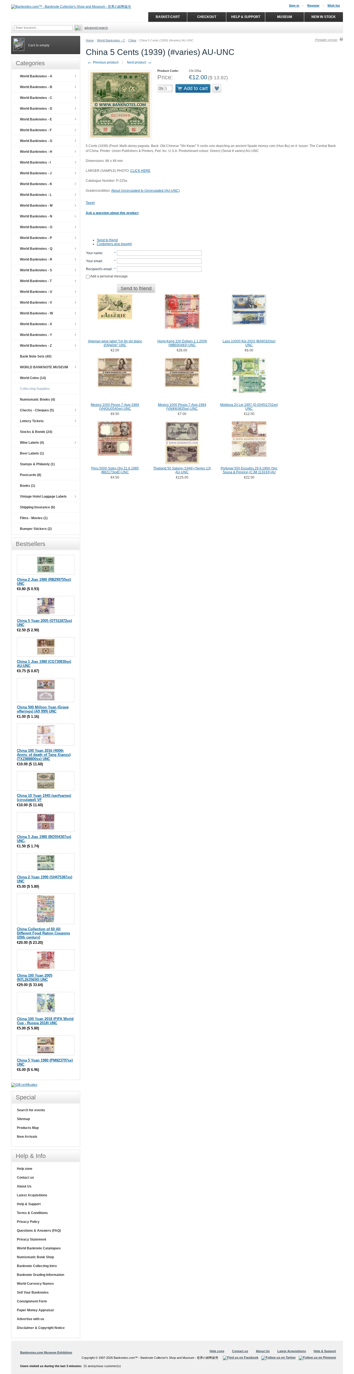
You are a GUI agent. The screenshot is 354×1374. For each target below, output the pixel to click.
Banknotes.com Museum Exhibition (46, 1352)
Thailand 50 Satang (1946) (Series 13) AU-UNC (182, 470)
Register (313, 5)
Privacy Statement (31, 1239)
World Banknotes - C (111, 40)
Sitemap (23, 1119)
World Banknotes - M (36, 205)
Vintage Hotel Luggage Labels (43, 496)
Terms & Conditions (32, 1213)
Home (90, 40)
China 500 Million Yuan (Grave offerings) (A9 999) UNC (43, 709)
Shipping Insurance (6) (37, 507)
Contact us (25, 1177)
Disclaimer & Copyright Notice (41, 1328)
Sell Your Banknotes (33, 1292)
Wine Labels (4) (32, 443)
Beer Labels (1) (32, 453)
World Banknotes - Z (36, 346)
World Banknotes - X (36, 324)
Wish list (333, 5)
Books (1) (27, 486)
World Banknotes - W (36, 313)
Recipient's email (99, 269)
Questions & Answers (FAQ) (39, 1231)
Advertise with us (30, 1319)
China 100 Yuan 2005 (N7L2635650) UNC (34, 977)
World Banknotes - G (36, 141)
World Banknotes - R (36, 259)
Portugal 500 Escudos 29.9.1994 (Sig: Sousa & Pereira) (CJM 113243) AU (249, 470)
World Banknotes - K (36, 184)
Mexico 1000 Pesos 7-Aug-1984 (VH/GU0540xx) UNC (115, 407)
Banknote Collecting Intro (37, 1266)
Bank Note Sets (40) (35, 356)
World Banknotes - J (36, 173)
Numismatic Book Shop (35, 1257)
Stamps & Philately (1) (37, 464)
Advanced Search (96, 27)
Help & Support (29, 1204)
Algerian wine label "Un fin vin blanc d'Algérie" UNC (115, 343)
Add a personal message (109, 276)
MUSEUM (284, 17)
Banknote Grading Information (40, 1275)
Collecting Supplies (35, 389)
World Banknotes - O (36, 227)
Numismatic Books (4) (37, 399)
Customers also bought (114, 244)
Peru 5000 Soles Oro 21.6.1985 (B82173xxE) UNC (115, 470)
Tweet (90, 203)
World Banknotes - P (36, 238)
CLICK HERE (140, 171)
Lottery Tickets (32, 421)
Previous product (102, 62)
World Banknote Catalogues (39, 1248)
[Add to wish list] (217, 88)
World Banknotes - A (36, 76)
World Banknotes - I (35, 162)
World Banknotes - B (36, 87)
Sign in (294, 5)
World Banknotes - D (36, 109)
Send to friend (107, 240)
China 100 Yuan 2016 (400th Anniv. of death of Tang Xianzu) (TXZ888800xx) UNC (44, 754)
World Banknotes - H (36, 152)
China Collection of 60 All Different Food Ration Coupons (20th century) (43, 933)
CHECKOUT (206, 17)
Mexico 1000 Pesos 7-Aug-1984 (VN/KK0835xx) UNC (182, 407)
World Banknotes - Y (36, 335)
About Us (24, 1186)
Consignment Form (32, 1301)
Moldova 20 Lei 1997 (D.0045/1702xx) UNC (249, 407)
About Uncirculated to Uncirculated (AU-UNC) (145, 191)
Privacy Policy (28, 1222)
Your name (94, 253)
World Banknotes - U (36, 292)
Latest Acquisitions (32, 1195)
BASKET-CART (168, 17)
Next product (139, 62)
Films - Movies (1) (34, 518)
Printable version (326, 39)
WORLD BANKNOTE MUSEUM (44, 367)
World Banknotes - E (36, 119)
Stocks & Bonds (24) (36, 432)
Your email (94, 261)
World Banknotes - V (36, 302)
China (132, 40)
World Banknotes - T (36, 281)
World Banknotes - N (36, 216)
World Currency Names (35, 1284)
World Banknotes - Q (36, 249)
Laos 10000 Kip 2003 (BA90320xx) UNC (249, 343)
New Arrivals (27, 1137)
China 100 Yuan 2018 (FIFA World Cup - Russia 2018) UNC (45, 1021)
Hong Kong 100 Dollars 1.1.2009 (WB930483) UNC (182, 343)
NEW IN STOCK (323, 17)
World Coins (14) (33, 378)
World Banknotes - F (36, 130)
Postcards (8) (30, 475)
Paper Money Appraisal (35, 1310)
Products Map (28, 1128)
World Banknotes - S (36, 270)
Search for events (31, 1110)
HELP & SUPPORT (245, 17)
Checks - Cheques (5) (37, 410)
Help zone (24, 1169)
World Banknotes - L (36, 195)
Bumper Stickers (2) (36, 529)
